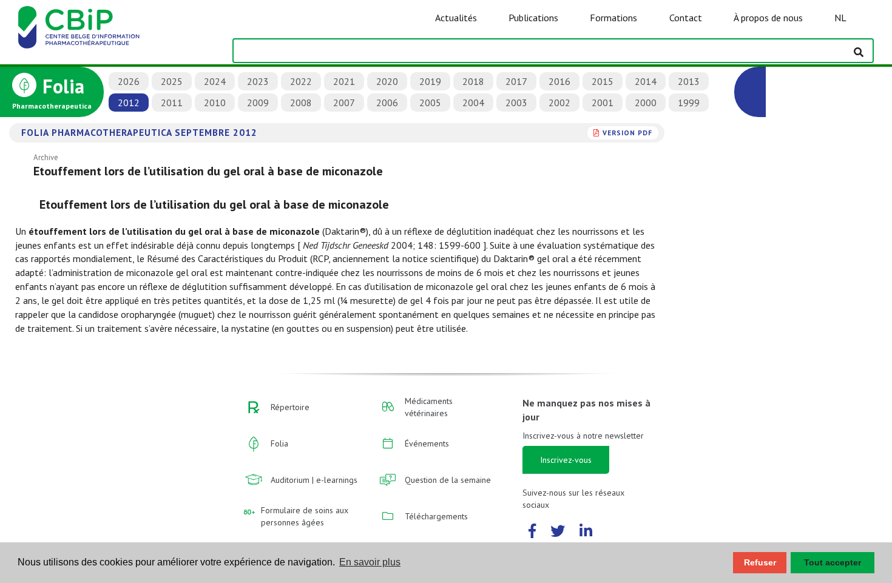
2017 (516, 81)
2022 (301, 81)
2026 (129, 81)
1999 (689, 102)
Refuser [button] (760, 562)
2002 (559, 102)
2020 (387, 81)
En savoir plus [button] (369, 562)
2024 (215, 81)
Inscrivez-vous (566, 459)
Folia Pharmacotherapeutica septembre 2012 (139, 132)
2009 (258, 102)
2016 (559, 81)
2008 (301, 102)
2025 (172, 81)
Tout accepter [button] (832, 562)
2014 (646, 81)
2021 (344, 81)
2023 (258, 81)
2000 (646, 102)
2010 (215, 102)
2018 (473, 81)
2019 (430, 81)
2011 (172, 102)
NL (840, 18)
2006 (387, 102)
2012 (129, 102)
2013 (689, 81)
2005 (430, 102)
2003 (516, 102)
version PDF (627, 132)
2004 (473, 102)
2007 (344, 102)
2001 (602, 102)
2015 (602, 81)
